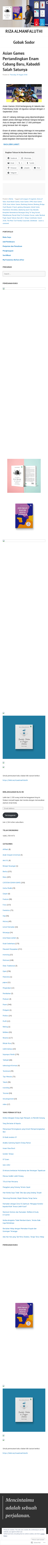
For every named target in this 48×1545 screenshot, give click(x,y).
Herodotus (14, 210)
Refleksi (5, 1032)
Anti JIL (5, 860)
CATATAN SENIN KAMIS (12, 882)
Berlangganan (10, 815)
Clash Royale (7, 207)
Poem (5, 1004)
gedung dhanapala (24, 207)
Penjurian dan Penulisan (12, 246)
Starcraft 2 (20, 218)
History (5, 921)
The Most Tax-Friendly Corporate (18, 221)
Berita (11, 199)
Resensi (5, 1038)
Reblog (5, 1027)
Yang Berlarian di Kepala (12, 1123)
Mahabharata (7, 215)
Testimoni (6, 1071)
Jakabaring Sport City (25, 210)
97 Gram (6, 1159)
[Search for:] (24, 274)
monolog (6, 954)
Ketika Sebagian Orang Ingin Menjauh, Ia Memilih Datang (24, 1118)
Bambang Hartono (27, 204)
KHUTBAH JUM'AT (9, 938)
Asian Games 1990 (26, 202)
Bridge (42, 204)
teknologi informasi (10, 1065)
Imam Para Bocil (9, 1148)
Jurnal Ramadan (9, 927)
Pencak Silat (16, 215)
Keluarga (6, 932)
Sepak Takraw (11, 218)
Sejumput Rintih (9, 1054)
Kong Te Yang (30, 212)
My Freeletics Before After (13, 260)
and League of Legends (28, 199)
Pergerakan (7, 988)
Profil (5, 1021)
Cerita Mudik (7, 888)
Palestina (6, 977)
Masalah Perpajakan (10, 949)
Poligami (6, 1010)
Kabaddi (35, 210)
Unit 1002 (6, 1165)
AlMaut (5, 849)
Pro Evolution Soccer (27, 215)
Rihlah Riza (7, 1043)
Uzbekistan (33, 221)
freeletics (6, 910)
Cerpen (5, 893)
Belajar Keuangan (9, 866)
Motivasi (6, 960)
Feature (6, 899)
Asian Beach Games (13, 202)
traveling (6, 1087)
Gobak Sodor (35, 207)
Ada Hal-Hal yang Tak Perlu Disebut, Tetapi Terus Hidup (23, 1237)
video (5, 1104)
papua (5, 982)
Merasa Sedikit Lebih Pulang (13, 1176)
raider (37, 215)
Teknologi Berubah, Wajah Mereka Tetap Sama (20, 1198)
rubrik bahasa (7, 1049)
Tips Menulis (7, 1076)
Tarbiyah (6, 1060)
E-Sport (14, 207)
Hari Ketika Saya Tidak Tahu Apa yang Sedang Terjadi (22, 1192)
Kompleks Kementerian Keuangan (14, 212)
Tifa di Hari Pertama (10, 1181)
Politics (5, 1015)
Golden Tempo (8, 1154)
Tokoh (5, 1082)
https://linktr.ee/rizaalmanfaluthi (15, 780)
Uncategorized (8, 1099)
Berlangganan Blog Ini (13, 792)
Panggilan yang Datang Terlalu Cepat (16, 1187)
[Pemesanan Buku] (24, 476)
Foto (4, 905)
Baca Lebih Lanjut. (12, 144)
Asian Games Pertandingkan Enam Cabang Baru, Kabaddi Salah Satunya (21, 61)
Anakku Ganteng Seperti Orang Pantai (17, 1143)
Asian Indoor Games (13, 204)
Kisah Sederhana (9, 943)
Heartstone (6, 210)
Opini (4, 971)
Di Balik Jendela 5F (10, 1137)
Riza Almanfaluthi (24, 31)
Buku (4, 877)
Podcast (6, 999)
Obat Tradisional (9, 966)
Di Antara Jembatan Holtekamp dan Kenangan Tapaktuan (24, 1170)
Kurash (37, 212)
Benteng (36, 204)
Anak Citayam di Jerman (11, 855)
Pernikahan (7, 993)
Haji (4, 916)
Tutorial (6, 1093)
